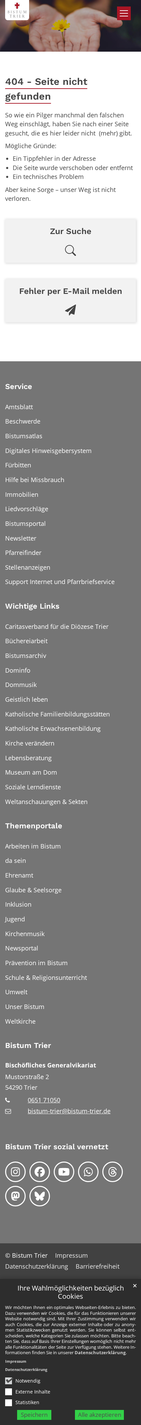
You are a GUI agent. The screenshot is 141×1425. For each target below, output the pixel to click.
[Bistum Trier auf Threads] (112, 1172)
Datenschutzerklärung (100, 1352)
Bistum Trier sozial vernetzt (56, 1146)
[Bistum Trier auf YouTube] (64, 1172)
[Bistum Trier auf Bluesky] (39, 1196)
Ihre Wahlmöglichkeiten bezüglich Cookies (70, 1292)
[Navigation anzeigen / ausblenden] (124, 13)
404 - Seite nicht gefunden (46, 89)
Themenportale (33, 825)
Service (18, 386)
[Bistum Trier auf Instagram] (15, 1172)
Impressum (15, 1361)
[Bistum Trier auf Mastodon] (15, 1196)
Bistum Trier (28, 1045)
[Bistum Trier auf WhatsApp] (88, 1172)
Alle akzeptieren (99, 1414)
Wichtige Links (32, 606)
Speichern (34, 1414)
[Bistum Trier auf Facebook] (39, 1172)
